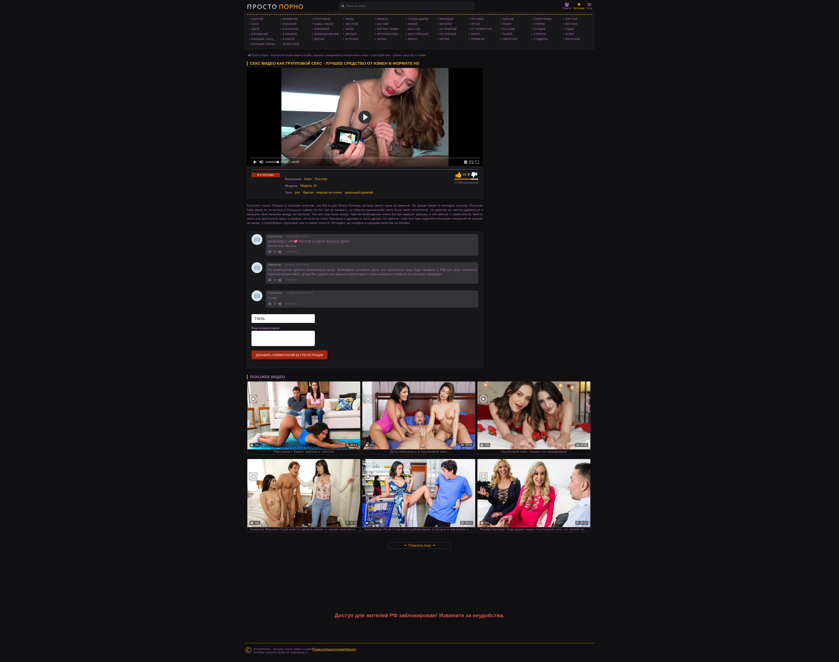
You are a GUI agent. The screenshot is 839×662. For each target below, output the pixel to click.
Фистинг (571, 24)
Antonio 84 (274, 264)
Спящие (540, 29)
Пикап (475, 34)
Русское (508, 29)
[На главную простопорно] (275, 6)
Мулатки (446, 24)
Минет (413, 39)
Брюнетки (290, 19)
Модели (567, 8)
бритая (308, 192)
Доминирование (326, 34)
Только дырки (418, 19)
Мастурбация (418, 34)
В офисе (289, 39)
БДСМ (255, 29)
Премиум (477, 39)
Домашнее (322, 29)
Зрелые (350, 34)
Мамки (413, 24)
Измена (382, 19)
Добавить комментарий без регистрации (289, 355)
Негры (444, 39)
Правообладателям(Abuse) (334, 649)
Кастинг (383, 24)
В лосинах (290, 29)
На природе (448, 29)
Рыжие (507, 34)
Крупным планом (390, 34)
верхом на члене (329, 192)
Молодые (446, 19)
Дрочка (319, 39)
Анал (255, 24)
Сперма (539, 24)
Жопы (349, 29)
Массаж (414, 29)
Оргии (475, 24)
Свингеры (509, 39)
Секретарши (543, 19)
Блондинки (259, 34)
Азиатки (257, 19)
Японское (572, 39)
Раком (506, 24)
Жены (349, 19)
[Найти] (343, 6)
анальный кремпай (359, 192)
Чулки (569, 34)
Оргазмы (477, 19)
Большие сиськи (264, 39)
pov (297, 192)
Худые (569, 29)
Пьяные (508, 19)
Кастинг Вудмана (389, 29)
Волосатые (291, 44)
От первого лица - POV (484, 29)
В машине (290, 34)
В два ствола (323, 24)
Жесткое (351, 24)
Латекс (382, 39)
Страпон (540, 34)
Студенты (541, 39)
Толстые (571, 19)
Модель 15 (308, 185)
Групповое (322, 19)
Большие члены (263, 44)
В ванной (289, 24)
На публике (448, 34)
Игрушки (351, 39)
